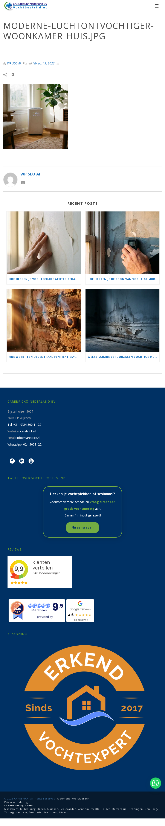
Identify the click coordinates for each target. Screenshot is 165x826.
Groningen (135, 808)
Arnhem (83, 808)
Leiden (106, 808)
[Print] (15, 74)
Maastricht (11, 808)
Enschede (35, 812)
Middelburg (28, 808)
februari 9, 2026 (44, 63)
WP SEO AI (14, 63)
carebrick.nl (28, 431)
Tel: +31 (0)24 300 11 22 (24, 424)
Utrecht (64, 812)
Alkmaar (52, 808)
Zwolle (95, 808)
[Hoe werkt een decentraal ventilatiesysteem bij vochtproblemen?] (44, 320)
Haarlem (21, 812)
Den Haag (151, 808)
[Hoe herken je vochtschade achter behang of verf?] (44, 242)
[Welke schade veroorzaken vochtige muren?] (123, 320)
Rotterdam (119, 808)
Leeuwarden (68, 808)
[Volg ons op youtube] (31, 461)
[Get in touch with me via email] (23, 182)
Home (6, 47)
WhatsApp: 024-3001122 (24, 444)
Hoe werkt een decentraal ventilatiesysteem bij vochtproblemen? (45, 357)
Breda (41, 808)
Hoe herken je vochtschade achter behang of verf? (45, 279)
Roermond (50, 812)
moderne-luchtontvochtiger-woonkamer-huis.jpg (50, 47)
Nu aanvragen (82, 527)
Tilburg (9, 812)
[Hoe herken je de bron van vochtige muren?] (123, 242)
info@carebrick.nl (28, 438)
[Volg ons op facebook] (12, 461)
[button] (155, 783)
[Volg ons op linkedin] (21, 461)
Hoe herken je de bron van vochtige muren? (124, 279)
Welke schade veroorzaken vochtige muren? (124, 357)
